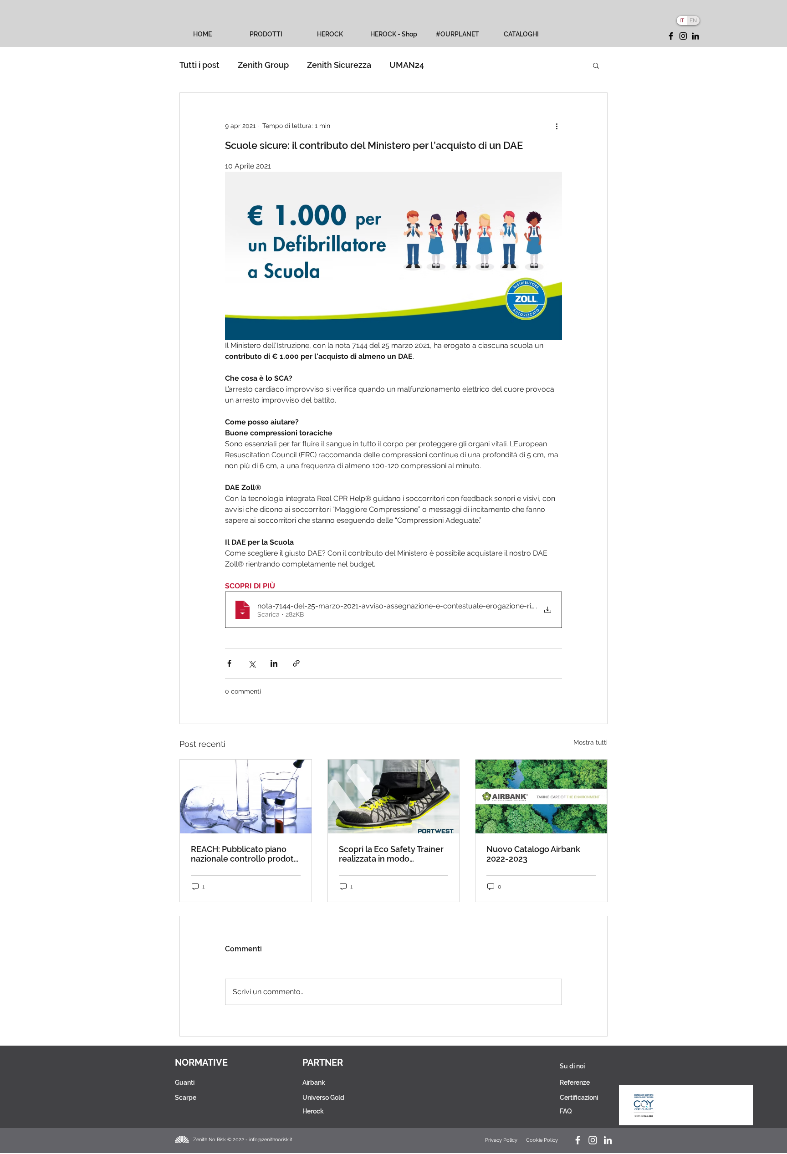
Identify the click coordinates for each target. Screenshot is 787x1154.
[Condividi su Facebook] (229, 663)
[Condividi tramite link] (296, 663)
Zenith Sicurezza (339, 65)
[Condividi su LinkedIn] (274, 663)
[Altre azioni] (556, 125)
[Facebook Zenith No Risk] (577, 1140)
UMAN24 (406, 65)
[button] (596, 65)
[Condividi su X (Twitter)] (251, 663)
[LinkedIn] (695, 36)
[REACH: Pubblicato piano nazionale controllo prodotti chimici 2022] (246, 796)
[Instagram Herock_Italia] (592, 1140)
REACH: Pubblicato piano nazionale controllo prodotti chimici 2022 (245, 853)
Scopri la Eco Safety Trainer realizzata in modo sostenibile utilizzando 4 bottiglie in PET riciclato (391, 853)
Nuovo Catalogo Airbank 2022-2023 (533, 853)
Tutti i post (199, 65)
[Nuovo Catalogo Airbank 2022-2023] (541, 796)
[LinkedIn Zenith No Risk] (607, 1140)
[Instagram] (683, 36)
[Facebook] (671, 36)
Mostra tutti (590, 742)
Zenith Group (263, 65)
